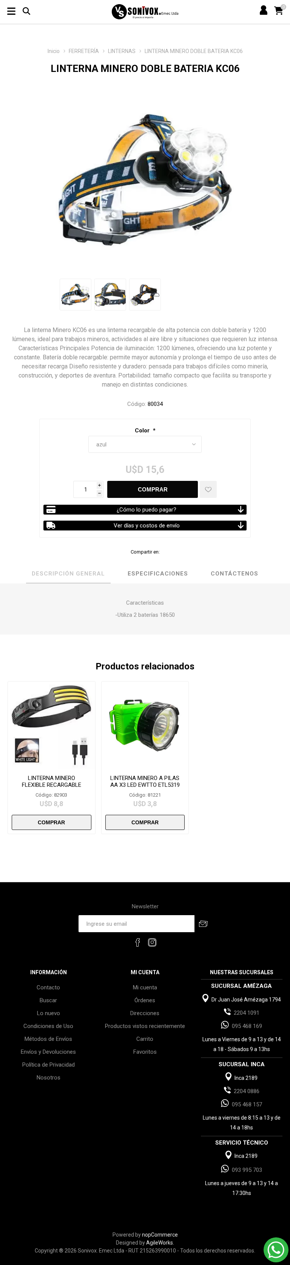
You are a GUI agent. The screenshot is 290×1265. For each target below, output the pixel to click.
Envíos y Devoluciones (48, 1051)
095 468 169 (247, 1026)
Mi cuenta (145, 987)
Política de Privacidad (48, 1064)
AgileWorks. (160, 1243)
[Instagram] (152, 942)
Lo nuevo (48, 1013)
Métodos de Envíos (48, 1039)
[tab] (68, 574)
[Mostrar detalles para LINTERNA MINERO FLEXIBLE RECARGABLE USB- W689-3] (51, 725)
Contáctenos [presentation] (234, 573)
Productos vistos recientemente (145, 1026)
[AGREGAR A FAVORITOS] (208, 489)
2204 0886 (246, 1091)
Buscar (48, 1000)
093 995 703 (247, 1170)
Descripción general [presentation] (68, 573)
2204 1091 (246, 1012)
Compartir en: (145, 552)
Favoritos (145, 1051)
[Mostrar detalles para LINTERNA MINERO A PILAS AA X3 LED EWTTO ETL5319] (145, 725)
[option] (75, 294)
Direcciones (144, 1013)
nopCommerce (160, 1235)
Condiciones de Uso (48, 1026)
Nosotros (48, 1077)
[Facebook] (138, 942)
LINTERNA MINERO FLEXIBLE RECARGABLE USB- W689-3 (51, 785)
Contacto (48, 987)
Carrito (144, 1039)
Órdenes (144, 1000)
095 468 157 (247, 1104)
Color (143, 430)
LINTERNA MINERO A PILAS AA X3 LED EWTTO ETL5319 (145, 781)
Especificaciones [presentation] (158, 573)
